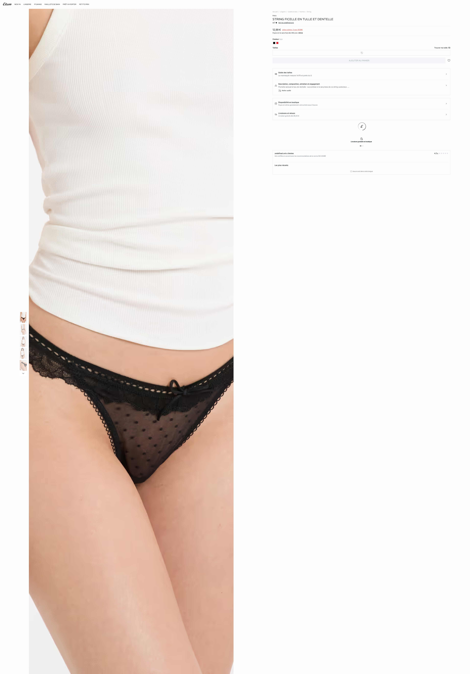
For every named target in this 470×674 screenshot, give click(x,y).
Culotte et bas (292, 12)
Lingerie (283, 12)
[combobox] (361, 53)
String (309, 12)
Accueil (275, 12)
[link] (17, 4)
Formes (302, 12)
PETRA (274, 16)
